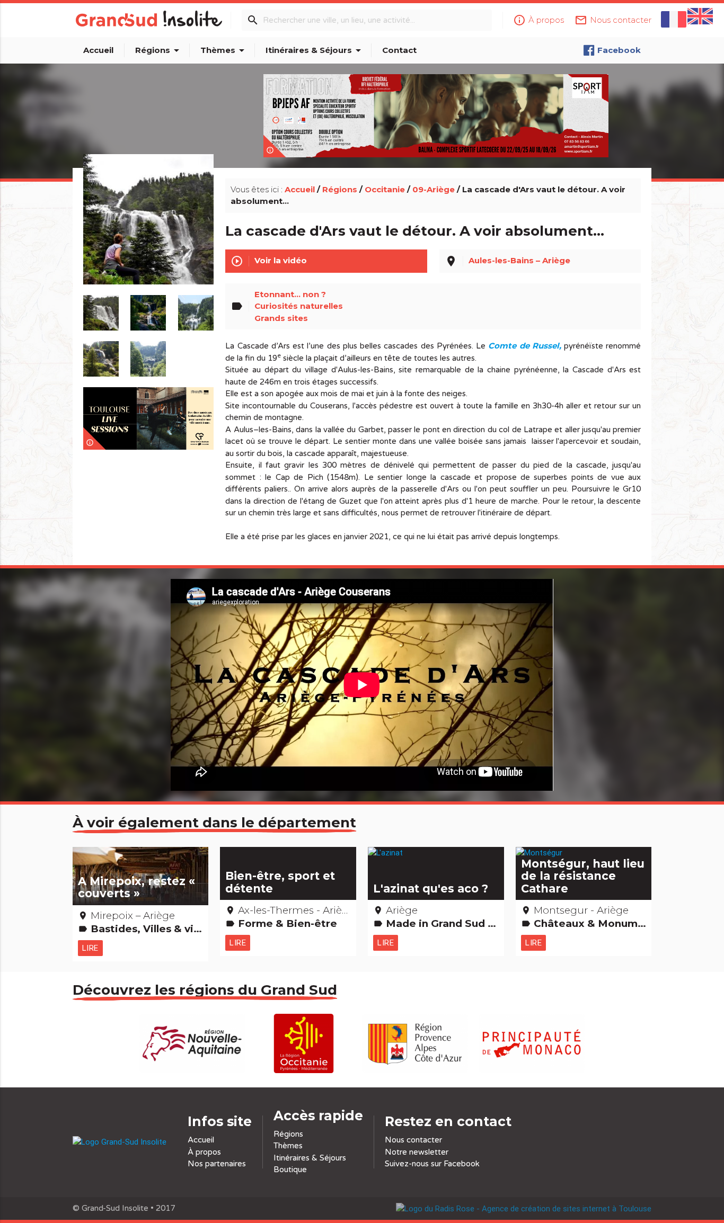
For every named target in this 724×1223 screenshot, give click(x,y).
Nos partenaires (217, 1163)
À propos (204, 1152)
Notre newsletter (416, 1152)
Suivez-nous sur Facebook (432, 1163)
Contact (399, 50)
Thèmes (224, 50)
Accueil (98, 50)
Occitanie (385, 189)
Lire (90, 948)
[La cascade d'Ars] (148, 231)
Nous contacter (413, 1140)
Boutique (290, 1169)
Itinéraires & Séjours (315, 50)
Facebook (619, 50)
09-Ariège (433, 189)
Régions (159, 50)
